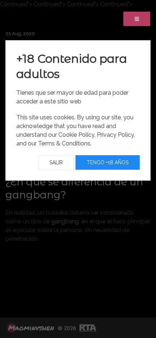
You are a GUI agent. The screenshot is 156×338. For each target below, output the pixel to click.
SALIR (56, 162)
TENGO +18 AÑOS (107, 162)
